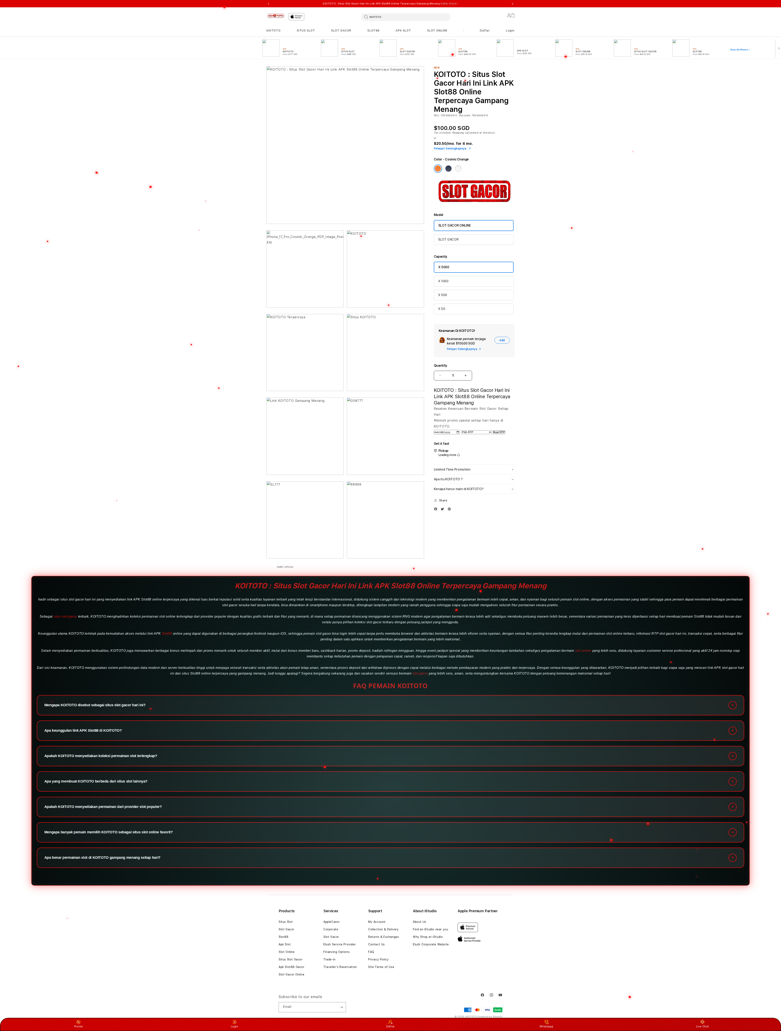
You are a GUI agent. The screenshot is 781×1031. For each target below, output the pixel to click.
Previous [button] (268, 4)
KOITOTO (273, 30)
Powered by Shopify (490, 1016)
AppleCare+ (331, 921)
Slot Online (287, 952)
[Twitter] (443, 509)
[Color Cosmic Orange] (438, 169)
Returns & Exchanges (383, 936)
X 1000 (443, 281)
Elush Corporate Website (431, 944)
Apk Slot (285, 944)
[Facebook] (437, 509)
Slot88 (167, 633)
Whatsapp (546, 1026)
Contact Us (376, 944)
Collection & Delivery (383, 929)
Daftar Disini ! (449, 3)
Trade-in (329, 959)
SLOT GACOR (341, 30)
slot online (583, 650)
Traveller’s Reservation (340, 967)
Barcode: (465, 115)
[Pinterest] (450, 509)
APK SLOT (403, 30)
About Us (419, 921)
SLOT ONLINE (437, 30)
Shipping (458, 132)
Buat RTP (499, 432)
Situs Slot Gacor (291, 959)
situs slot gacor (65, 616)
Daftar (390, 1026)
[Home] (275, 15)
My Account (377, 921)
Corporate (330, 929)
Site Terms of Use (381, 967)
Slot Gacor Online (291, 974)
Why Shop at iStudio (428, 936)
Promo (78, 1026)
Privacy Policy (378, 959)
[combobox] (405, 17)
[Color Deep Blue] (448, 168)
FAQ (371, 952)
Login (234, 1026)
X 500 (442, 295)
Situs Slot (286, 921)
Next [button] (512, 4)
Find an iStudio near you (430, 929)
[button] (273, 30)
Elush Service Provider (339, 944)
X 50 (441, 309)
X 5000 (443, 267)
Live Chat (702, 1026)
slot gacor (420, 673)
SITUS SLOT (306, 30)
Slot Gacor (286, 929)
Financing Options (336, 952)
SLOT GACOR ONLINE (454, 225)
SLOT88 (373, 30)
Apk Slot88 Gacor (291, 967)
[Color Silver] (458, 168)
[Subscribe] (341, 1007)
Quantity (440, 365)
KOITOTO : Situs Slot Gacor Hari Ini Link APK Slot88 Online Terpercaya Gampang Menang (390, 3)
